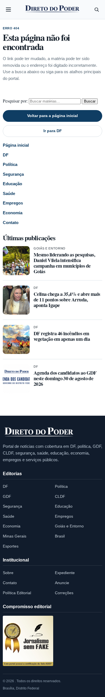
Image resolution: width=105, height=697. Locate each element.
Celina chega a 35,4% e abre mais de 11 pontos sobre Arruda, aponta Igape (67, 299)
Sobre (8, 572)
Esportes (10, 546)
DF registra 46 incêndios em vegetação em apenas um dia (62, 336)
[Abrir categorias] (8, 9)
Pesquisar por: (15, 101)
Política (10, 164)
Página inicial (16, 145)
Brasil (60, 536)
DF (5, 155)
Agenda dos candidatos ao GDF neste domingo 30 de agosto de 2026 (65, 378)
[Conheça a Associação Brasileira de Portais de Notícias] (28, 641)
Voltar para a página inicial (52, 115)
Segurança (13, 174)
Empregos (13, 203)
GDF (7, 496)
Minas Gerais (14, 536)
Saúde (9, 193)
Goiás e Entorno (50, 248)
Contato (10, 222)
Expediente (65, 572)
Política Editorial (17, 593)
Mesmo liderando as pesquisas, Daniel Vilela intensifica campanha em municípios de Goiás (64, 263)
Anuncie (62, 583)
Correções (64, 593)
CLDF (60, 496)
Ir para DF (52, 131)
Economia (12, 212)
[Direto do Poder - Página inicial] (39, 432)
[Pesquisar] (96, 9)
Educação (12, 183)
